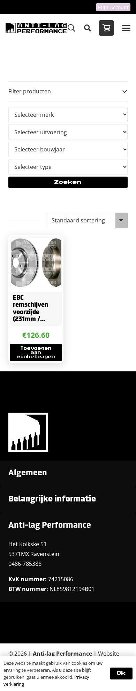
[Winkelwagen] (106, 28)
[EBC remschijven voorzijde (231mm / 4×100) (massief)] (36, 262)
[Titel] (36, 28)
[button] (71, 28)
